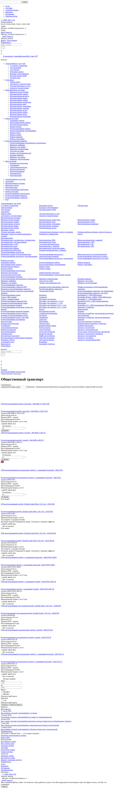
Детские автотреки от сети (20, 86)
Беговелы (42, 295)
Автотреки (9, 80)
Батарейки (43, 342)
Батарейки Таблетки (47, 344)
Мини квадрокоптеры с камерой (90, 240)
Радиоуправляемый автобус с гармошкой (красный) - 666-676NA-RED (28, 565)
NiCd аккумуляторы (46, 338)
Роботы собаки (15, 135)
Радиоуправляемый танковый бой (14, 301)
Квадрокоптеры (11, 187)
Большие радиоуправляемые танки (14, 303)
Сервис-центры (7, 752)
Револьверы (43, 321)
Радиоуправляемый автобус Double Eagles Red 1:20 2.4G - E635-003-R (27, 541)
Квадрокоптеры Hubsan (10, 248)
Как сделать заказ (7, 744)
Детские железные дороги (11, 232)
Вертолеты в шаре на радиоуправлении (16, 254)
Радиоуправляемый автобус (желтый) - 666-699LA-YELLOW (24, 411)
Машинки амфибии (17, 145)
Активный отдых (7, 342)
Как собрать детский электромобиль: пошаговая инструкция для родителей (30, 725)
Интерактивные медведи (19, 96)
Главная (4, 370)
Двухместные (15, 78)
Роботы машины (16, 137)
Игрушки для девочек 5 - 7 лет (51, 303)
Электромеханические (18, 167)
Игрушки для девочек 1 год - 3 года (52, 307)
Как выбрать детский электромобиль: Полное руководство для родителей (29, 729)
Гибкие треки (15, 82)
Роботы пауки (15, 133)
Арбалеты (43, 319)
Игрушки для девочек (47, 299)
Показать (5, 705)
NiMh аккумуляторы (47, 336)
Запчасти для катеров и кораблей (90, 334)
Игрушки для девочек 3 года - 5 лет (52, 305)
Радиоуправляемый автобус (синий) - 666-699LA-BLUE (22, 440)
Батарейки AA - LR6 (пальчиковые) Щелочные (96, 305)
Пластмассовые (16, 175)
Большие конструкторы (19, 163)
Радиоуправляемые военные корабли (15, 311)
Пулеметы (43, 315)
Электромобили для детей (15, 64)
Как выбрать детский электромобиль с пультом (19, 713)
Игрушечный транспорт (10, 336)
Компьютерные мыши (47, 326)
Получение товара (8, 750)
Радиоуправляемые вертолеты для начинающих (19, 256)
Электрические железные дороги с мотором (56, 232)
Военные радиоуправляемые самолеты (16, 289)
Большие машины (17, 155)
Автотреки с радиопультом (20, 84)
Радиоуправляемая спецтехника (17, 194)
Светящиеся (14, 165)
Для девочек (14, 70)
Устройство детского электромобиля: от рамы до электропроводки (26, 717)
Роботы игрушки (11, 118)
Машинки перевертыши (19, 149)
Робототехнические (17, 169)
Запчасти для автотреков (19, 88)
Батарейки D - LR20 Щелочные (90, 295)
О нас (7, 6)
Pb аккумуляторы (45, 334)
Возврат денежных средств (11, 760)
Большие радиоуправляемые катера (14, 315)
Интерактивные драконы (19, 108)
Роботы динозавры (17, 139)
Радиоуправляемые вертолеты (16, 189)
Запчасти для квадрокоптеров (89, 340)
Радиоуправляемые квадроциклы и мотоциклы (28, 143)
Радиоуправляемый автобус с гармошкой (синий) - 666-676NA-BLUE (27, 589)
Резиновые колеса (17, 72)
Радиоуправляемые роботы (20, 129)
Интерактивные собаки (19, 100)
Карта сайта (5, 737)
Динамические (15, 173)
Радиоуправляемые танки (10, 295)
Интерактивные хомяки (19, 94)
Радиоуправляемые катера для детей (15, 317)
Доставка (8, 8)
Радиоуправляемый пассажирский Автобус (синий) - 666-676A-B (26, 637)
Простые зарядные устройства (89, 321)
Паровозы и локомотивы (48, 234)
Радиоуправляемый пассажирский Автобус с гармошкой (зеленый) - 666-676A (31, 478)
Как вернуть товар (8, 758)
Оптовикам (9, 14)
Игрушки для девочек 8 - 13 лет (51, 301)
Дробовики (43, 317)
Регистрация (12, 40)
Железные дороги (12, 185)
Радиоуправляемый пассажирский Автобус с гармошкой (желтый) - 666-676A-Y (31, 662)
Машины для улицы (17, 157)
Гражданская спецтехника (11, 275)
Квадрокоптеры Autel (9, 246)
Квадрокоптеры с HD (86, 246)
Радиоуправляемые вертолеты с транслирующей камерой (51, 255)
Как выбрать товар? (8, 742)
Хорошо (4, 786)
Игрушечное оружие (47, 311)
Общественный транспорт (49, 273)
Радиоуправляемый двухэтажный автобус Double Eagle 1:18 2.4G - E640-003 (30, 613)
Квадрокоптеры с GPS (9, 244)
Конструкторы (11, 161)
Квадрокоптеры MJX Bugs (11, 250)
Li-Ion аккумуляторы (47, 332)
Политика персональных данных (13, 735)
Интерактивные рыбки (19, 112)
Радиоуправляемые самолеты (16, 198)
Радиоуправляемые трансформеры (23, 131)
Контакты (9, 12)
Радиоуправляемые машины (16, 141)
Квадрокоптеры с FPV (86, 242)
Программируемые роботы (20, 123)
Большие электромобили (19, 74)
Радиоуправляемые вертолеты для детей (93, 258)
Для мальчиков (15, 68)
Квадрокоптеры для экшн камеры (14, 242)
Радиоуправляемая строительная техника (55, 275)
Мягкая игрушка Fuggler (19, 92)
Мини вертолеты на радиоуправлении (92, 254)
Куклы (41, 309)
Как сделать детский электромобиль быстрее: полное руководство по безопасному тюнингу (36, 721)
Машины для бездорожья (19, 159)
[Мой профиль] (2, 358)
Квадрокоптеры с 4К (85, 244)
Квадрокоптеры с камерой (49, 246)
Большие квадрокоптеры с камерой (52, 250)
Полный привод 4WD (18, 76)
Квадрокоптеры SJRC (47, 240)
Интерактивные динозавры (20, 106)
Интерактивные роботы (19, 125)
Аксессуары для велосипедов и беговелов (94, 332)
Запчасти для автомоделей (88, 330)
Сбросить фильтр (16, 705)
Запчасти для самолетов (87, 336)
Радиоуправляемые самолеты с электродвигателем (51, 290)
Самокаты (43, 297)
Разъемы (81, 311)
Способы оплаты (11, 10)
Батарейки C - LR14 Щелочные (90, 299)
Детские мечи (44, 324)
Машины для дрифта (18, 147)
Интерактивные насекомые (20, 116)
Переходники (83, 309)
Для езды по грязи (17, 151)
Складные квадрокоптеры (49, 244)
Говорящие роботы (17, 121)
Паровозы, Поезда (8, 340)
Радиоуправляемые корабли (11, 305)
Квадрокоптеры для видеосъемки (52, 248)
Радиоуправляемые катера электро (14, 313)
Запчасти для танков (85, 338)
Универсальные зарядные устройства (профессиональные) (92, 325)
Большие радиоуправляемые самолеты (54, 287)
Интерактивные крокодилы (20, 102)
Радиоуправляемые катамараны (13, 319)
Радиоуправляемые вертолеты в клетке (92, 256)
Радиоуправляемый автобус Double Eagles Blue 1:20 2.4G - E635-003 (27, 511)
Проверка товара (7, 756)
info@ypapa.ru (6, 32)
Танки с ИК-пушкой (9, 297)
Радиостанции (44, 328)
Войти (3, 40)
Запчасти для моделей (86, 328)
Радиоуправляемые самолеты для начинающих (95, 291)
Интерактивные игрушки (15, 90)
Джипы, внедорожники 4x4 (20, 153)
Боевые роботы (16, 127)
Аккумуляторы (45, 330)
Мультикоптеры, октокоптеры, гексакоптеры (18, 240)
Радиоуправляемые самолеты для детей (93, 293)
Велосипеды (5, 344)
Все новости (5, 709)
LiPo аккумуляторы (46, 340)
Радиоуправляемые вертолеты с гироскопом (56, 258)
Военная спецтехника (9, 273)
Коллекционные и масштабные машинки (16, 338)
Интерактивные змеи (18, 104)
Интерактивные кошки (19, 98)
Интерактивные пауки (18, 114)
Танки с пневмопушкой (10, 299)
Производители (11, 16)
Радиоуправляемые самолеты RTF (14, 287)
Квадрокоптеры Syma (47, 242)
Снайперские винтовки (48, 313)
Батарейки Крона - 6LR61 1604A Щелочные (94, 297)
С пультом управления (18, 66)
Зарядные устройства (86, 307)
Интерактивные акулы (18, 110)
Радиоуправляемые (17, 171)
